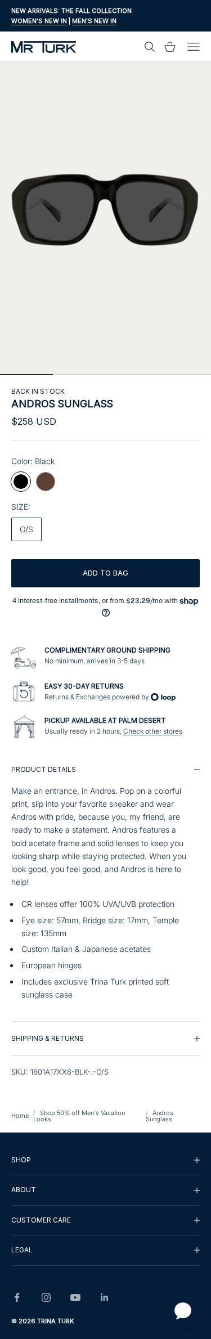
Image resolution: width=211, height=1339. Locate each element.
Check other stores (152, 731)
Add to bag (105, 572)
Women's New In (39, 21)
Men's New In (94, 21)
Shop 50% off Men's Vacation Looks (79, 1116)
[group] (105, 887)
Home (20, 1116)
